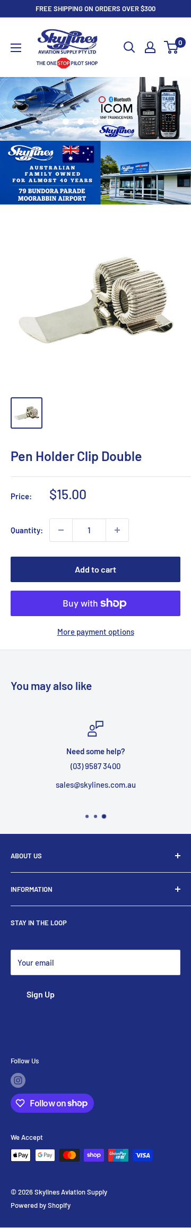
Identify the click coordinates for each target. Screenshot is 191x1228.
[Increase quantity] (117, 530)
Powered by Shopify (41, 1205)
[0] (171, 47)
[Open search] (129, 47)
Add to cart (95, 569)
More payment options (95, 631)
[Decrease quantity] (61, 530)
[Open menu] (16, 48)
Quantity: (27, 530)
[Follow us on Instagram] (18, 1080)
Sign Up (41, 994)
